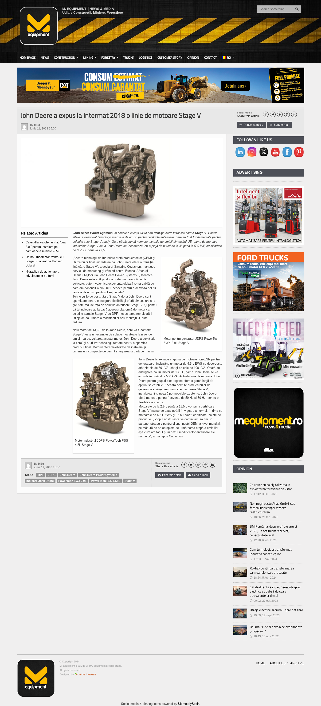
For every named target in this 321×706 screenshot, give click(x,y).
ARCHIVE (297, 663)
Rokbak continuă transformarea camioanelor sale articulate (272, 570)
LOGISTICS (145, 57)
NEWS (45, 57)
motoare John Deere (40, 481)
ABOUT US (278, 663)
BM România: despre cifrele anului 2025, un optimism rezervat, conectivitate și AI (273, 530)
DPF (40, 475)
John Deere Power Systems (98, 475)
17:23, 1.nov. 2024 (263, 559)
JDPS (51, 475)
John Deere (67, 475)
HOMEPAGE (27, 57)
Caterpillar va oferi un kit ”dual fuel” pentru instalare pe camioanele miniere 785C (46, 247)
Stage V (130, 481)
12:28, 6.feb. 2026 (263, 540)
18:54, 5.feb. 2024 (263, 577)
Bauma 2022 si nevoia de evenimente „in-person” (276, 628)
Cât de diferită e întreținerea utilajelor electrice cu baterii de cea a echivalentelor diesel (275, 591)
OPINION (193, 57)
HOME (260, 663)
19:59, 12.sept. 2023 (265, 615)
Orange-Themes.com (85, 674)
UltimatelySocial (189, 704)
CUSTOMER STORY (169, 57)
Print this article (251, 124)
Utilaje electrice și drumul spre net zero (276, 609)
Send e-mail (279, 124)
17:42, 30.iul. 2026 (263, 494)
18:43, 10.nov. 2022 (264, 636)
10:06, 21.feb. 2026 (264, 517)
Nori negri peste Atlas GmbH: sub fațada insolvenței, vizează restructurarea (272, 507)
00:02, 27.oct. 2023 (264, 600)
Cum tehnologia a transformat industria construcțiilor (271, 551)
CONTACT (210, 57)
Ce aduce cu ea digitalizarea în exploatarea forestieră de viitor (271, 486)
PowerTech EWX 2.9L (72, 481)
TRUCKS (128, 57)
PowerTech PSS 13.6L (105, 481)
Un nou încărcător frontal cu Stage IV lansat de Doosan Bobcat (44, 261)
